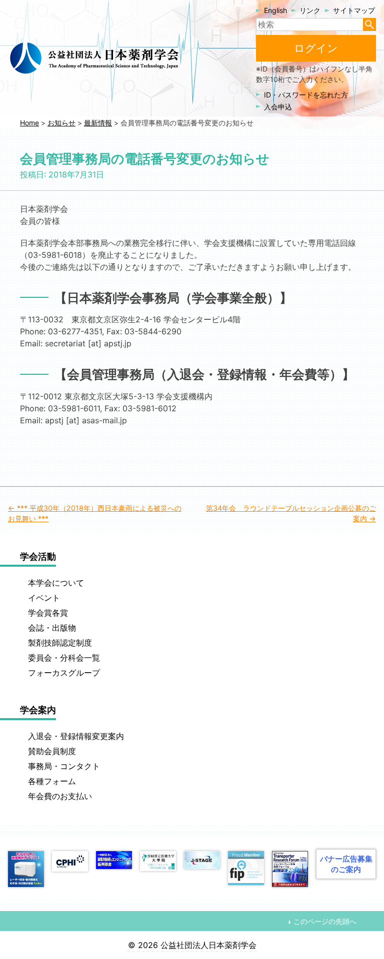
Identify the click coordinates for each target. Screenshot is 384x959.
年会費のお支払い (60, 796)
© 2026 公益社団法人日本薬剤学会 (192, 945)
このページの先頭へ (325, 921)
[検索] (369, 24)
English (275, 10)
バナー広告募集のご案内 (346, 864)
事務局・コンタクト (64, 766)
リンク (310, 10)
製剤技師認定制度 (60, 643)
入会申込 (278, 106)
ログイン (316, 48)
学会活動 (38, 556)
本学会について (56, 583)
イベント (44, 598)
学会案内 (38, 710)
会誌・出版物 (52, 628)
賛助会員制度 (52, 751)
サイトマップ (354, 10)
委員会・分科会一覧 (64, 658)
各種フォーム (52, 781)
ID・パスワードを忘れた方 (306, 94)
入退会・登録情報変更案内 (76, 736)
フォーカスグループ (64, 673)
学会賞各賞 (48, 613)
